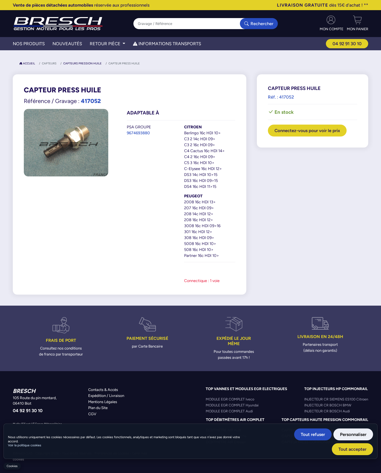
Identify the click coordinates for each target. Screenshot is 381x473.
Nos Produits (29, 43)
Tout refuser (313, 434)
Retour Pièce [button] (105, 43)
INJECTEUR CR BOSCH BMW (327, 405)
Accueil (28, 63)
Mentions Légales (102, 402)
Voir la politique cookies (24, 445)
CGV (92, 414)
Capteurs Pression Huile (82, 63)
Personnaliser (353, 434)
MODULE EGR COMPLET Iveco (230, 399)
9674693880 (138, 133)
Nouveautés (67, 43)
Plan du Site (98, 408)
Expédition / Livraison (106, 395)
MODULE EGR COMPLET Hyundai (232, 405)
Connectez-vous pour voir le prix (307, 130)
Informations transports (169, 43)
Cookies (12, 466)
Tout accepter (352, 449)
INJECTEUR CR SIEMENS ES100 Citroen (336, 399)
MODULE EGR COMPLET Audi (229, 411)
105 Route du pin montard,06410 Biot (35, 401)
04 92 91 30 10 (347, 43)
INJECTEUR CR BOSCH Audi (327, 411)
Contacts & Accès (103, 389)
